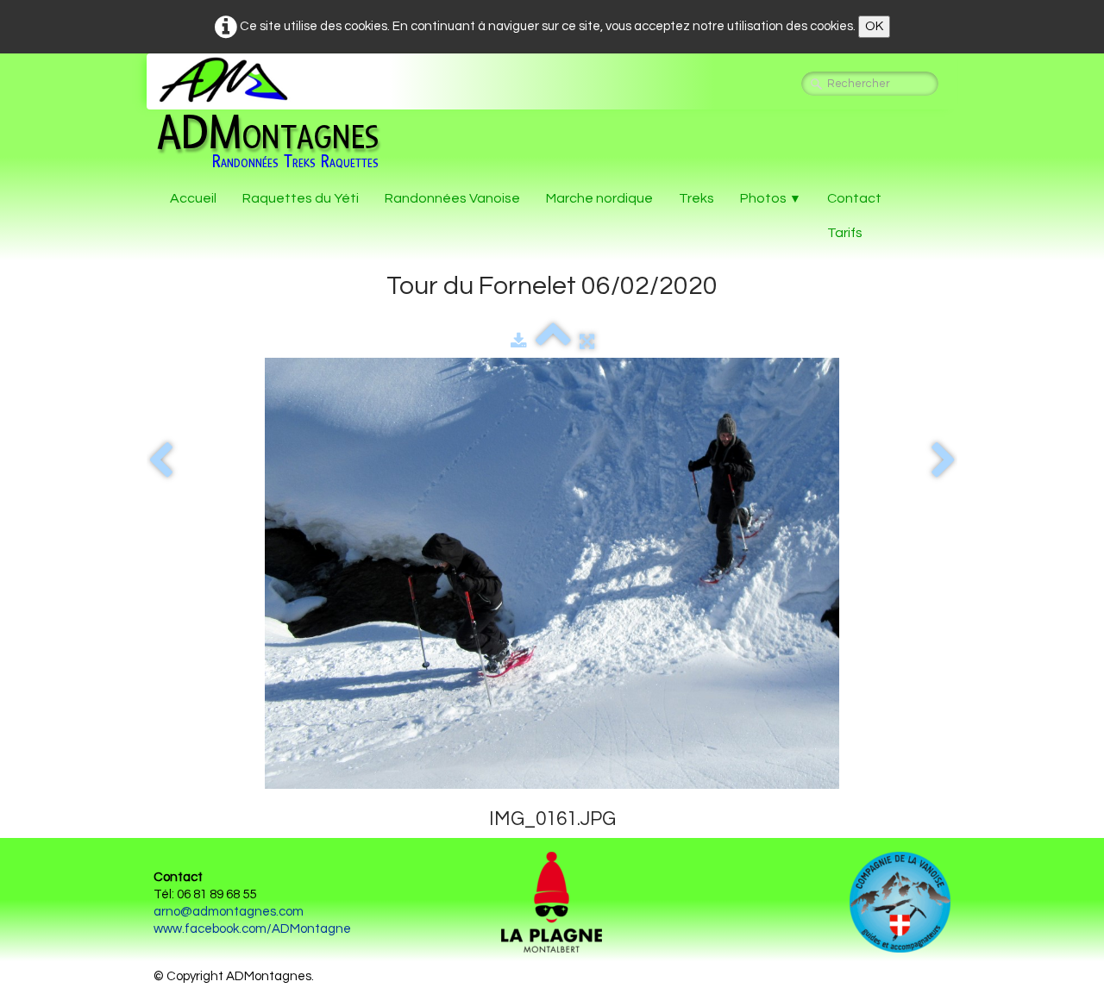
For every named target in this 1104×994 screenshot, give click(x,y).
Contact (854, 198)
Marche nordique (599, 198)
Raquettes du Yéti (300, 198)
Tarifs (844, 233)
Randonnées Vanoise (452, 198)
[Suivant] (943, 460)
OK (874, 26)
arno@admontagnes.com (229, 911)
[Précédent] (160, 460)
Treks (696, 198)
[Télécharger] (519, 341)
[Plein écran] (587, 341)
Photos (770, 198)
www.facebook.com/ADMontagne (252, 928)
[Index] (553, 341)
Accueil (193, 198)
